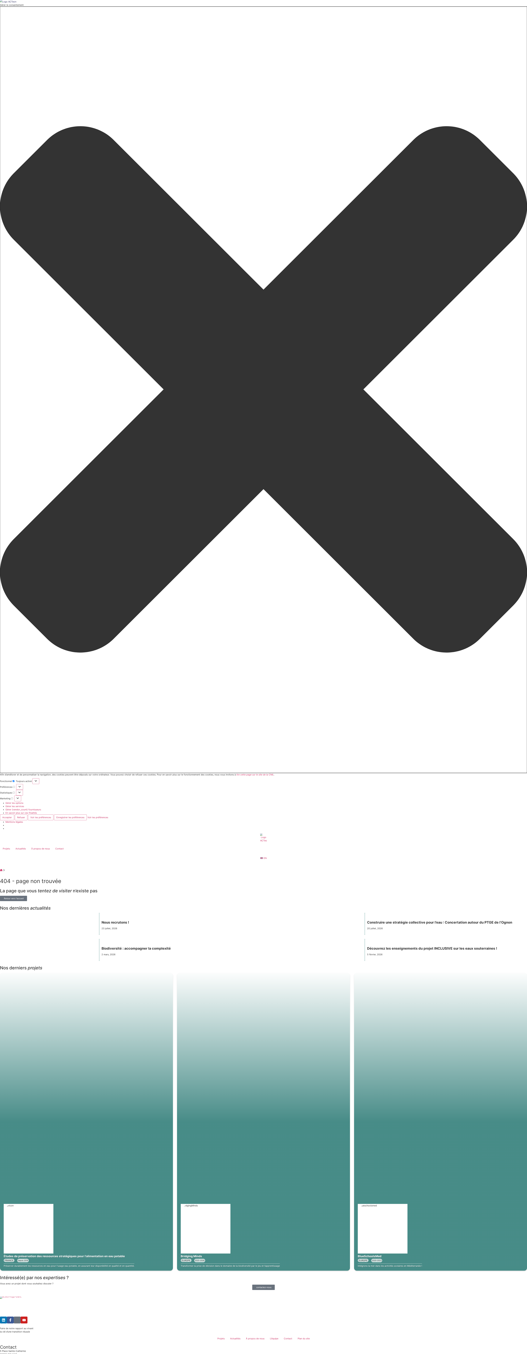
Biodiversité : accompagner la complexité (136, 948)
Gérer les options (14, 803)
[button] (263, 390)
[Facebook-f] (10, 1320)
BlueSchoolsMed (369, 1256)
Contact (59, 848)
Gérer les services (14, 806)
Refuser (21, 817)
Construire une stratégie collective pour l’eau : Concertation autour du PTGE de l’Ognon (439, 922)
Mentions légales (14, 822)
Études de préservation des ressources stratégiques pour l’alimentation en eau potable (64, 1256)
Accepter (7, 817)
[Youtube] (24, 1320)
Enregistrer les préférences (70, 817)
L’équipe (274, 1338)
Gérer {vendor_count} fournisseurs (23, 809)
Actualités (21, 848)
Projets (6, 848)
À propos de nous (40, 848)
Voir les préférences (40, 817)
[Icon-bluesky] (17, 1320)
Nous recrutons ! (115, 922)
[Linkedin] (3, 1320)
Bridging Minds (191, 1256)
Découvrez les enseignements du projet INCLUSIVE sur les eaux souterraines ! (432, 948)
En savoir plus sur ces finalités (21, 812)
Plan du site (304, 1338)
